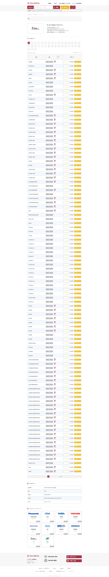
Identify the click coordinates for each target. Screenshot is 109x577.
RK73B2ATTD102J (47, 10)
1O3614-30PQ (31, 169)
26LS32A (30, 227)
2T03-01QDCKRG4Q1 (33, 359)
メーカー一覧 (40, 14)
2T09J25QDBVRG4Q (33, 372)
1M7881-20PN (31, 157)
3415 (29, 467)
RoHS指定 (71, 61)
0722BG (30, 70)
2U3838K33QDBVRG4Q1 (34, 454)
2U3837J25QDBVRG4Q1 (34, 442)
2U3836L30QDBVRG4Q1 (34, 434)
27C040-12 (31, 260)
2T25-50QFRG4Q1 (32, 380)
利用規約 (50, 571)
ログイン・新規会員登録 (76, 3)
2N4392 (30, 335)
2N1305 (30, 310)
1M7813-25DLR (32, 148)
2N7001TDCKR (32, 343)
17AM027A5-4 (31, 99)
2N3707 (30, 318)
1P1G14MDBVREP (32, 190)
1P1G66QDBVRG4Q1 (33, 202)
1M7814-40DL (31, 152)
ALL (29, 43)
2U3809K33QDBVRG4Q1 (34, 388)
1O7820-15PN (31, 173)
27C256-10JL (31, 281)
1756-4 (30, 95)
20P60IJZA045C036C (33, 215)
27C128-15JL (31, 264)
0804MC (30, 74)
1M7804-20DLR (32, 132)
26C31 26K (31, 219)
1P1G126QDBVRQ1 (33, 186)
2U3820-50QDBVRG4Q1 (34, 397)
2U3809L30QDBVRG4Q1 (34, 392)
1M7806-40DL (31, 140)
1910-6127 (30, 111)
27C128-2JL (31, 272)
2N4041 (30, 330)
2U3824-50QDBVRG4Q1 (34, 417)
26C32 (30, 223)
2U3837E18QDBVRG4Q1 (34, 438)
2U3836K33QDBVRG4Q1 (34, 430)
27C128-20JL (31, 268)
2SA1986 (30, 351)
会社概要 (49, 3)
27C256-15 (31, 289)
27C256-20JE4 (31, 297)
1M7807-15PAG (32, 144)
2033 (29, 210)
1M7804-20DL (31, 128)
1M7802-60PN (31, 124)
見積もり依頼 (73, 560)
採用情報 (61, 568)
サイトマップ (71, 571)
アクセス (34, 562)
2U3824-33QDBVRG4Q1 (34, 413)
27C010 (30, 235)
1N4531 (30, 161)
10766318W (31, 86)
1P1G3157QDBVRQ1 (33, 194)
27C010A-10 (31, 239)
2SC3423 (30, 355)
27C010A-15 (31, 248)
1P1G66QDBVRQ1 (32, 206)
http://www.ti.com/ (47, 501)
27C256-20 (31, 293)
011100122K (31, 66)
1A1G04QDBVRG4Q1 (33, 115)
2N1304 (30, 306)
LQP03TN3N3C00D (55, 10)
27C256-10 (31, 277)
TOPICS (55, 3)
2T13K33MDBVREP (33, 376)
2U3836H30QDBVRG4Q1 (34, 426)
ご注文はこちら (73, 7)
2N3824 (30, 322)
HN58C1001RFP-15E (40, 10)
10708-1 (30, 82)
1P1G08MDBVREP (32, 181)
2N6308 (30, 339)
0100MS (30, 61)
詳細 (49, 61)
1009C (30, 78)
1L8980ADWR (31, 119)
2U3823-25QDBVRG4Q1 (34, 401)
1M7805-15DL (31, 136)
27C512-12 (31, 301)
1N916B (30, 165)
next (61, 476)
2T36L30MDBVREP (33, 384)
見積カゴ (66, 7)
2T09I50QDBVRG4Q (33, 368)
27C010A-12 (31, 243)
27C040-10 (31, 256)
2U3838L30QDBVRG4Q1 (34, 459)
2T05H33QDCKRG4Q (33, 363)
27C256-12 (31, 285)
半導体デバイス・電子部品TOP (32, 14)
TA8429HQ (34, 10)
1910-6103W (31, 107)
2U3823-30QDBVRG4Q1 (34, 405)
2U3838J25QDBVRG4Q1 (34, 450)
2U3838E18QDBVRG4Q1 (34, 446)
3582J (29, 471)
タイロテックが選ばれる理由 (40, 571)
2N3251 (30, 314)
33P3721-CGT (31, 463)
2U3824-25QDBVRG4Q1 (34, 409)
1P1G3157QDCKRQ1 (33, 198)
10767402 (30, 90)
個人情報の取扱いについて (60, 571)
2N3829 (30, 326)
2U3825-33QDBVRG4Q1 (34, 421)
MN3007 (60, 10)
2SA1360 (30, 347)
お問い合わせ (73, 556)
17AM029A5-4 (31, 103)
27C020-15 (31, 252)
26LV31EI (30, 231)
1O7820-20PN (31, 177)
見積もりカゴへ (78, 61)
